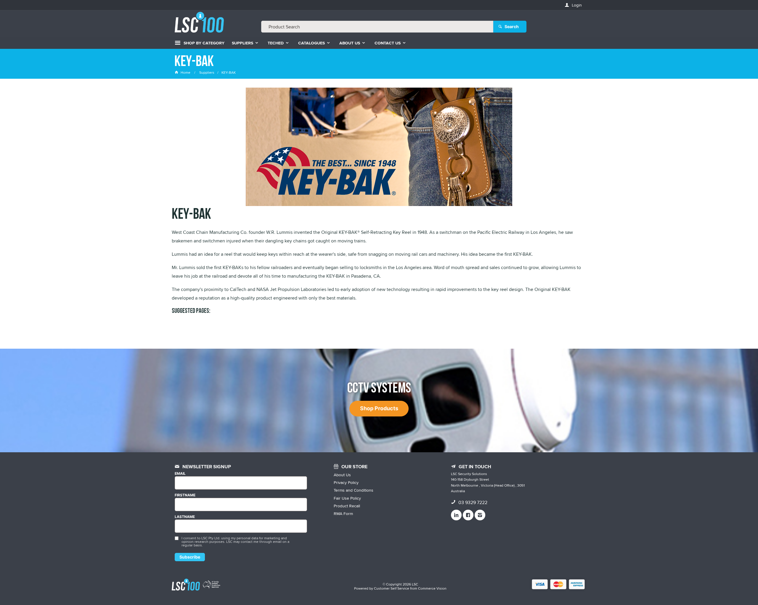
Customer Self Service (391, 588)
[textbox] (377, 26)
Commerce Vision (432, 588)
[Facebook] (468, 515)
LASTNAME (185, 517)
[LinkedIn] (456, 515)
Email (180, 474)
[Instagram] (480, 515)
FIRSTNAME (185, 495)
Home (185, 72)
